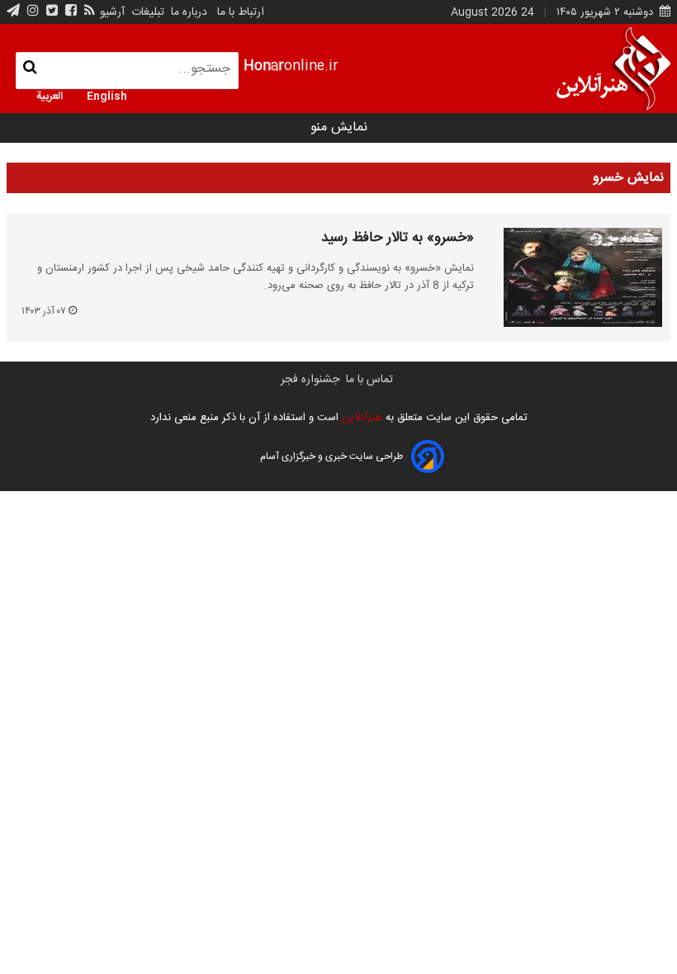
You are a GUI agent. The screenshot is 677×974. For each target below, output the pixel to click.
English (107, 94)
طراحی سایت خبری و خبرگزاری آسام (331, 456)
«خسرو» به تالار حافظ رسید (397, 238)
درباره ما (189, 12)
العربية (49, 94)
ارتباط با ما (240, 12)
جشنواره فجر (310, 380)
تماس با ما (369, 380)
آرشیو (112, 12)
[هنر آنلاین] (613, 68)
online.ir (291, 66)
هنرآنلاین (360, 418)
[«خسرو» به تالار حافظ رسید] (571, 277)
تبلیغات (146, 12)
